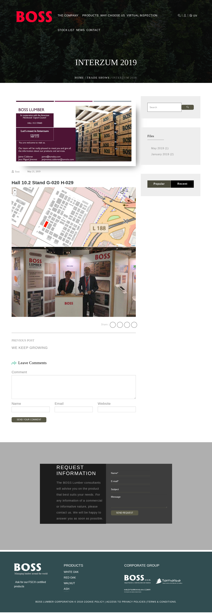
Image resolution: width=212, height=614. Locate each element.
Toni (17, 171)
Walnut (69, 583)
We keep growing (30, 348)
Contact (93, 30)
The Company (68, 15)
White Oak (71, 572)
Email (59, 403)
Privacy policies (134, 601)
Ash (66, 588)
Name (16, 403)
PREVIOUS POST (23, 340)
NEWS (80, 30)
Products (90, 15)
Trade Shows (98, 77)
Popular (159, 183)
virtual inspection (142, 15)
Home (79, 77)
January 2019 (160, 154)
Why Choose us (112, 15)
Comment (19, 372)
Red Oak (70, 577)
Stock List (66, 30)
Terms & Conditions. (162, 601)
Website (104, 403)
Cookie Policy (94, 601)
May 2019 (157, 148)
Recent (182, 183)
